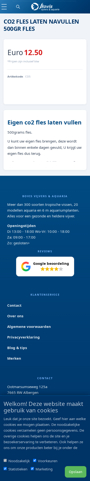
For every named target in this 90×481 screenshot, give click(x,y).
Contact (14, 305)
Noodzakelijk (19, 460)
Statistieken (17, 469)
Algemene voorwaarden (29, 326)
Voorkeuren (47, 460)
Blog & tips (17, 347)
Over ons (15, 315)
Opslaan (75, 471)
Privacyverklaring (23, 337)
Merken (14, 358)
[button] (45, 266)
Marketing (44, 469)
